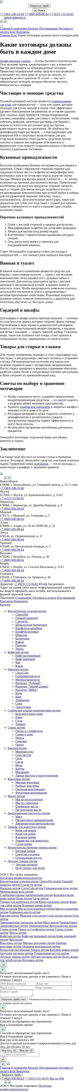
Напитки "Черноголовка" (32, 686)
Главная (5, 28)
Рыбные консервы (27, 785)
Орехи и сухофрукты (29, 731)
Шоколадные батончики (31, 624)
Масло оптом (16, 796)
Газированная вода (27, 676)
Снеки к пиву (24, 734)
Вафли (19, 642)
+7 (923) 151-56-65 (61, 14)
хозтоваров (41, 463)
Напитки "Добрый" (28, 683)
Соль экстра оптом (59, 915)
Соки (18, 703)
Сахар (19, 761)
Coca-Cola (21, 672)
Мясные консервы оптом (39, 943)
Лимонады (22, 700)
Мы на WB (56, 1078)
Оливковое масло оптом (24, 912)
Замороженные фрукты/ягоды (34, 823)
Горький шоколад (26, 618)
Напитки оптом (18, 669)
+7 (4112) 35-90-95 (12, 498)
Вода (18, 693)
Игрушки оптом (32, 960)
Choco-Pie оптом (50, 881)
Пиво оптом (24, 898)
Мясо (18, 816)
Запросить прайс (39, 5)
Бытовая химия (25, 851)
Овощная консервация (30, 789)
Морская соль (24, 751)
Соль (18, 758)
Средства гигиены (27, 854)
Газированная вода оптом (60, 888)
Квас (18, 696)
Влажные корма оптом (37, 905)
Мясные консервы (27, 782)
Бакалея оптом (17, 748)
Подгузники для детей (30, 868)
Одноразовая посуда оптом (51, 953)
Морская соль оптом (33, 915)
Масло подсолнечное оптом (36, 908)
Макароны (22, 772)
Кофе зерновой (25, 659)
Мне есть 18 (9, 1050)
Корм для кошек (25, 830)
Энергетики (23, 707)
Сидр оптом (41, 898)
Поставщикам (48, 28)
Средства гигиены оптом (16, 953)
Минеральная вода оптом (16, 891)
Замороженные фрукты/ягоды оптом (53, 926)
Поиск (41, 10)
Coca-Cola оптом (32, 888)
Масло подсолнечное (29, 799)
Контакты (22, 31)
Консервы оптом (19, 779)
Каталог (33, 28)
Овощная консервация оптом (41, 946)
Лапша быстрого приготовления (36, 775)
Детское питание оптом (45, 956)
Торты (19, 648)
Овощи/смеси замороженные (34, 820)
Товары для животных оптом (27, 827)
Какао (19, 666)
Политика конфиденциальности (21, 878)
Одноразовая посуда (28, 857)
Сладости (21, 621)
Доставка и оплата (44, 597)
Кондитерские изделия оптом (27, 611)
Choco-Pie (21, 614)
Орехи (19, 744)
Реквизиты (21, 601)
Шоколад (21, 635)
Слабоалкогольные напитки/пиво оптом (34, 710)
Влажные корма (25, 837)
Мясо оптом (51, 922)
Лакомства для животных (32, 840)
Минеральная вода (27, 679)
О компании (19, 28)
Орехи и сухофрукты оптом (36, 929)
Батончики (22, 638)
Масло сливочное (26, 803)
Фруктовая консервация (31, 792)
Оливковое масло (26, 806)
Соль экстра (23, 755)
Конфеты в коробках (28, 628)
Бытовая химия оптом (64, 949)
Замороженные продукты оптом (29, 813)
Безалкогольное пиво (29, 713)
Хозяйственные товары (15, 61)
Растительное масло (28, 809)
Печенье (20, 645)
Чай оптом (16, 939)
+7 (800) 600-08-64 (37, 14)
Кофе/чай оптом (18, 652)
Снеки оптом (16, 727)
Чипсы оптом (17, 932)
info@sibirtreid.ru (14, 17)
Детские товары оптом (22, 861)
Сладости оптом (31, 884)
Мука (18, 765)
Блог (13, 31)
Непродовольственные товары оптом (32, 847)
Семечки (21, 741)
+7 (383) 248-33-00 (12, 14)
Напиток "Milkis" (26, 689)
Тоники (20, 724)
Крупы (19, 768)
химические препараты (35, 406)
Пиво (18, 717)
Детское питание (26, 864)
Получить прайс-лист (14, 999)
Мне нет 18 (26, 1050)
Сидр (18, 720)
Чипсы (19, 737)
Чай (17, 662)
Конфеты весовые (27, 631)
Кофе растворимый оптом (39, 936)
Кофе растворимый (27, 655)
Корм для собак (25, 833)
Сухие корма (23, 844)
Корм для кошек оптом (54, 902)
